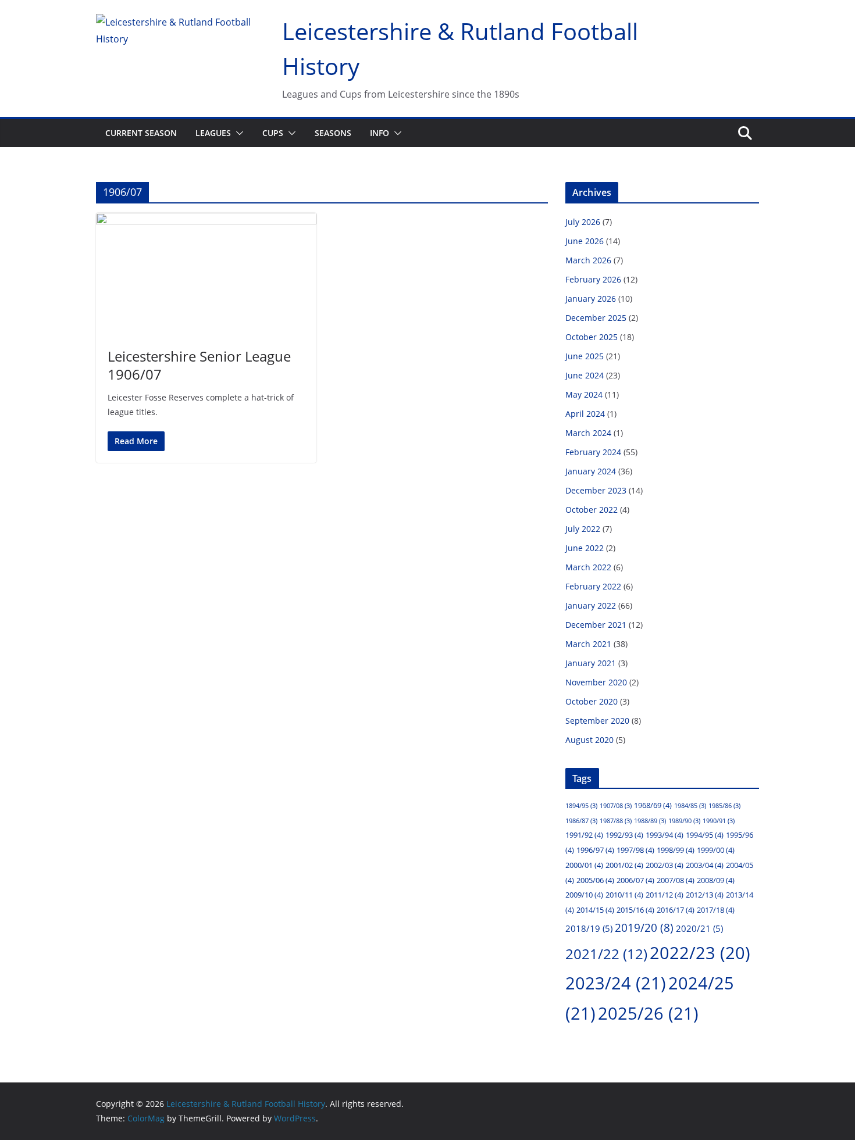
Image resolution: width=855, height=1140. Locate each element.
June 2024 (584, 375)
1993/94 (664, 835)
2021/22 (606, 954)
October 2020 (591, 701)
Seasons (333, 132)
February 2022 (593, 586)
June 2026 (584, 240)
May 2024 (584, 394)
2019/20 (644, 927)
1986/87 (581, 821)
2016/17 (675, 910)
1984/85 (690, 806)
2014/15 (595, 910)
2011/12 (664, 894)
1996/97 (595, 850)
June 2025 (584, 356)
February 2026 (593, 279)
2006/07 (635, 880)
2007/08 (675, 880)
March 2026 (588, 260)
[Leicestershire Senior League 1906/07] (206, 274)
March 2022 (588, 567)
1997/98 (635, 850)
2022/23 (700, 952)
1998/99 (675, 850)
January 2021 (590, 663)
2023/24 (615, 983)
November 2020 (596, 682)
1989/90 (684, 821)
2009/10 (584, 894)
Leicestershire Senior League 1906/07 (199, 365)
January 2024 (590, 471)
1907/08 (616, 806)
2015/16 (635, 910)
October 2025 (591, 336)
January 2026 (590, 298)
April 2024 (585, 413)
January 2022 (590, 605)
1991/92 (584, 835)
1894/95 (581, 806)
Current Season (141, 132)
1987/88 (616, 821)
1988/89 (650, 821)
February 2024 (593, 452)
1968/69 (653, 805)
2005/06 (595, 880)
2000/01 (584, 865)
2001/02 (624, 865)
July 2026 (582, 221)
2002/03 (664, 865)
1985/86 (724, 806)
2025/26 (648, 1013)
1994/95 (705, 835)
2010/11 (624, 894)
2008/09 (716, 880)
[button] (237, 133)
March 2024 (588, 432)
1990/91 (719, 821)
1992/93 (624, 835)
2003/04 (705, 865)
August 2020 (589, 739)
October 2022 (591, 509)
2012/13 (705, 894)
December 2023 (595, 490)
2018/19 (588, 928)
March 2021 (588, 643)
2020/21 (699, 928)
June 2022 (584, 547)
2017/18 (716, 910)
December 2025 (595, 317)
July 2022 (582, 528)
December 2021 (595, 624)
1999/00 (716, 850)
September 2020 (597, 720)
